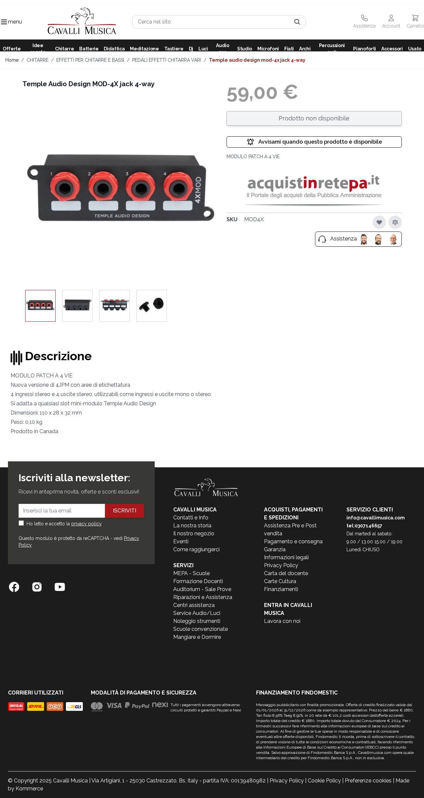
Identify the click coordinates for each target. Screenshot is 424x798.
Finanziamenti (281, 589)
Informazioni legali (286, 557)
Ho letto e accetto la (64, 523)
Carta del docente (286, 573)
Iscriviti (124, 510)
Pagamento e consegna (293, 541)
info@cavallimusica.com (375, 517)
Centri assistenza (194, 605)
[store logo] (82, 22)
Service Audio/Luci (196, 613)
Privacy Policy (281, 565)
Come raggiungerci (196, 549)
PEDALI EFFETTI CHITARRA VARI (166, 60)
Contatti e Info (190, 517)
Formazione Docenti (198, 581)
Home (12, 60)
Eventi (180, 541)
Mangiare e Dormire (197, 637)
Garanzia (275, 549)
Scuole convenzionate (200, 629)
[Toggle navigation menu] (4, 22)
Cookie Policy (324, 780)
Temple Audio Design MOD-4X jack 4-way (257, 60)
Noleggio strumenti (196, 621)
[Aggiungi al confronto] (395, 222)
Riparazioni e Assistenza (202, 597)
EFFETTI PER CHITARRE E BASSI (90, 60)
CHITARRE (37, 60)
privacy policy (86, 523)
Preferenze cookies (368, 780)
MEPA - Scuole (191, 573)
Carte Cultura (280, 581)
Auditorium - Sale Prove (202, 589)
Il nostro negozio (193, 533)
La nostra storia (192, 525)
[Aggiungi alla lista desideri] (379, 222)
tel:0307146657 (364, 525)
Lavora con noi (282, 621)
